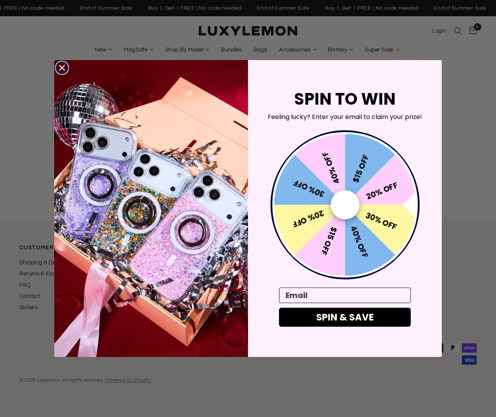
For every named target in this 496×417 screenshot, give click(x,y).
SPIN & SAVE (345, 317)
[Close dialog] (62, 68)
